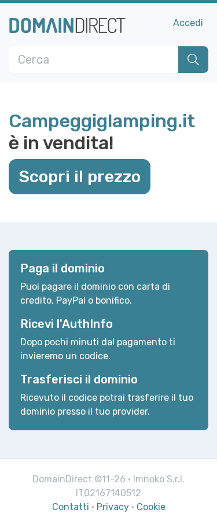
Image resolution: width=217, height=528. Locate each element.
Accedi (188, 22)
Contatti (70, 506)
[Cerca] (193, 59)
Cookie (151, 506)
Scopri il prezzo (80, 176)
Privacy (113, 506)
